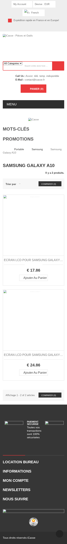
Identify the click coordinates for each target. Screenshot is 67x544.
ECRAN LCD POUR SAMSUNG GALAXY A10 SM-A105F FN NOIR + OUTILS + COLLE (33, 260)
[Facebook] (21, 27)
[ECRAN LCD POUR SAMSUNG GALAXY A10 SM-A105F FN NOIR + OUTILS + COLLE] (33, 225)
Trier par (11, 184)
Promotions (18, 138)
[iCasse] (33, 119)
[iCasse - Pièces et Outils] (33, 43)
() (37, 88)
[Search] (58, 66)
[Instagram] (47, 27)
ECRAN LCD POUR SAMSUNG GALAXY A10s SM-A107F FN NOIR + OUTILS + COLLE (33, 354)
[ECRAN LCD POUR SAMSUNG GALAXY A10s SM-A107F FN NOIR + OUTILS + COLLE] (33, 320)
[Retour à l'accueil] (4, 149)
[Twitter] (27, 27)
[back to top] (59, 534)
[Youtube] (40, 27)
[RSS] (34, 27)
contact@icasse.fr (34, 79)
